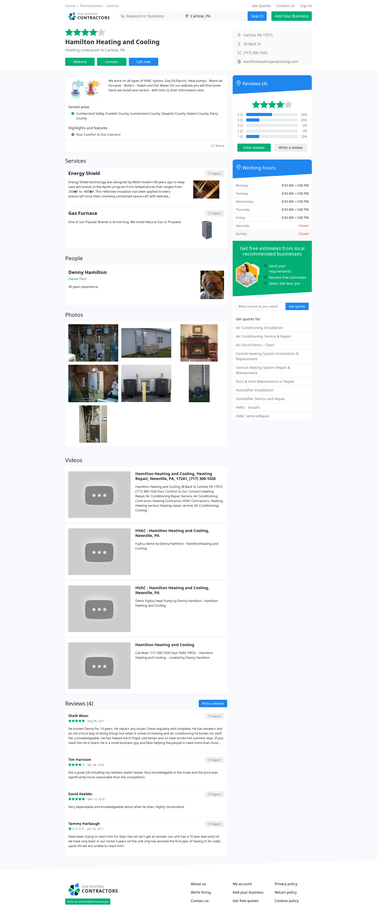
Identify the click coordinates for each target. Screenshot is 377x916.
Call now (143, 61)
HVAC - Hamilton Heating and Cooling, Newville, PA (172, 533)
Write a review (290, 147)
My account (242, 883)
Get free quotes (246, 900)
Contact (111, 61)
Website (80, 61)
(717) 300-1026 (255, 52)
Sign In (306, 5)
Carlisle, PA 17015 (258, 35)
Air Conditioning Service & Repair (263, 336)
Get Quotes (261, 5)
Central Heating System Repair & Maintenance (263, 370)
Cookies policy (287, 900)
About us (198, 883)
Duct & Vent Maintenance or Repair (265, 381)
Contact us (200, 900)
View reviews (254, 147)
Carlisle (112, 5)
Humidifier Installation (255, 390)
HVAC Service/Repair (253, 416)
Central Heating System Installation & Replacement (267, 356)
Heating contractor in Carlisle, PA (95, 50)
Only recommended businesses (88, 901)
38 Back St (252, 43)
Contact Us (285, 5)
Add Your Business (291, 16)
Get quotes (297, 306)
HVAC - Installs (248, 407)
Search (257, 16)
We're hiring (201, 892)
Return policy (286, 892)
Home (70, 5)
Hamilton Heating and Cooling (112, 42)
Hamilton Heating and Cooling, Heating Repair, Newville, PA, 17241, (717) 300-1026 (175, 476)
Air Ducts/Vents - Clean (255, 345)
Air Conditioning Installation (259, 327)
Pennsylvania (91, 5)
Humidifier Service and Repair (260, 398)
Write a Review (213, 703)
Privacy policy (286, 883)
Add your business (248, 892)
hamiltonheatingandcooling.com (270, 61)
